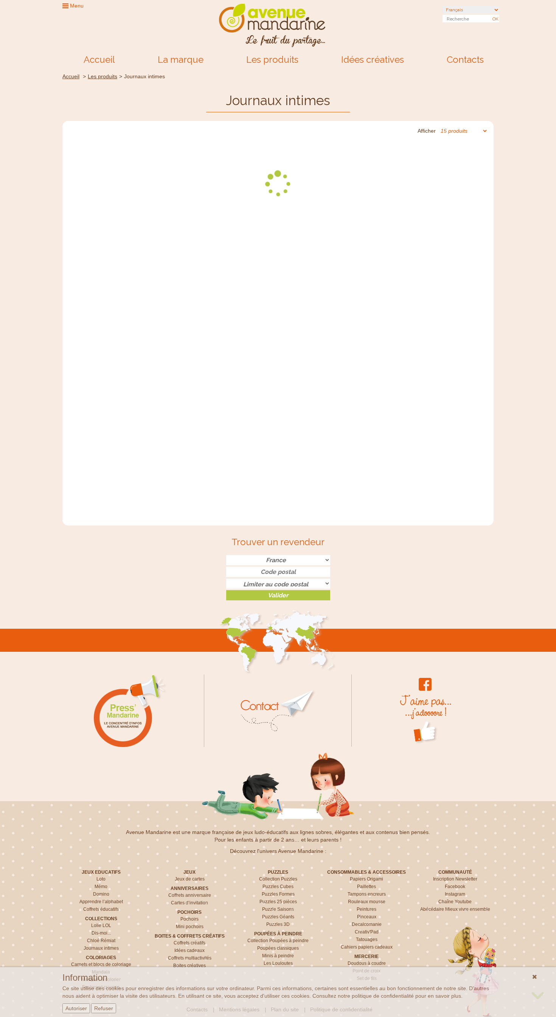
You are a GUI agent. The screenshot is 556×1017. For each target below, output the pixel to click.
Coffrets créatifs (189, 943)
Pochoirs (189, 919)
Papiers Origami (366, 879)
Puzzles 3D (278, 924)
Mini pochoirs (189, 926)
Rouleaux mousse (366, 901)
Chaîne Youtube (455, 901)
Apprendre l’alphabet (101, 901)
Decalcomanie (367, 924)
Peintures (366, 909)
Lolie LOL (101, 925)
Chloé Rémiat (101, 940)
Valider (278, 595)
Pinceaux (366, 916)
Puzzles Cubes (278, 886)
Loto (101, 879)
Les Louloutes (278, 963)
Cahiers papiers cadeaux (367, 947)
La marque (180, 59)
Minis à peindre (278, 955)
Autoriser (76, 1008)
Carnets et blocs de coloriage (101, 964)
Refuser (103, 1008)
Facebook (455, 886)
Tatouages (366, 939)
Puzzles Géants (278, 916)
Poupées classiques (278, 948)
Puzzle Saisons (278, 909)
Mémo (101, 886)
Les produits (272, 59)
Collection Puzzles (278, 879)
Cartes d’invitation (189, 902)
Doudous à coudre (367, 963)
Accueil (99, 59)
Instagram (455, 894)
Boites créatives (189, 965)
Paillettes (366, 886)
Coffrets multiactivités (189, 958)
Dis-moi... (101, 933)
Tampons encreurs (367, 894)
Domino (101, 894)
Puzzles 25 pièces (278, 901)
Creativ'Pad (367, 932)
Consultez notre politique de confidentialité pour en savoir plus (386, 996)
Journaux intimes (101, 948)
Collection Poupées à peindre (278, 940)
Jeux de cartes (190, 879)
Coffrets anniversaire (189, 895)
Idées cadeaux (189, 950)
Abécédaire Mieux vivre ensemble (455, 909)
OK (495, 19)
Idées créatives (372, 59)
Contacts (465, 59)
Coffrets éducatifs (101, 909)
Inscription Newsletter (455, 879)
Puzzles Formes (278, 894)
